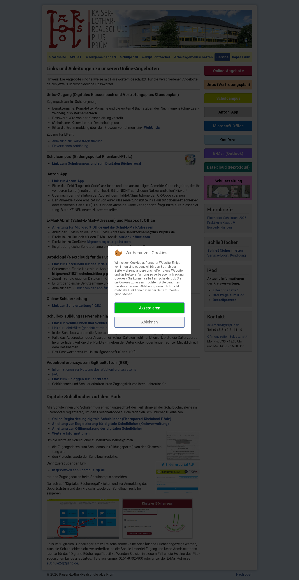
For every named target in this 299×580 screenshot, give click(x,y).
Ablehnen (149, 322)
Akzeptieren (149, 308)
